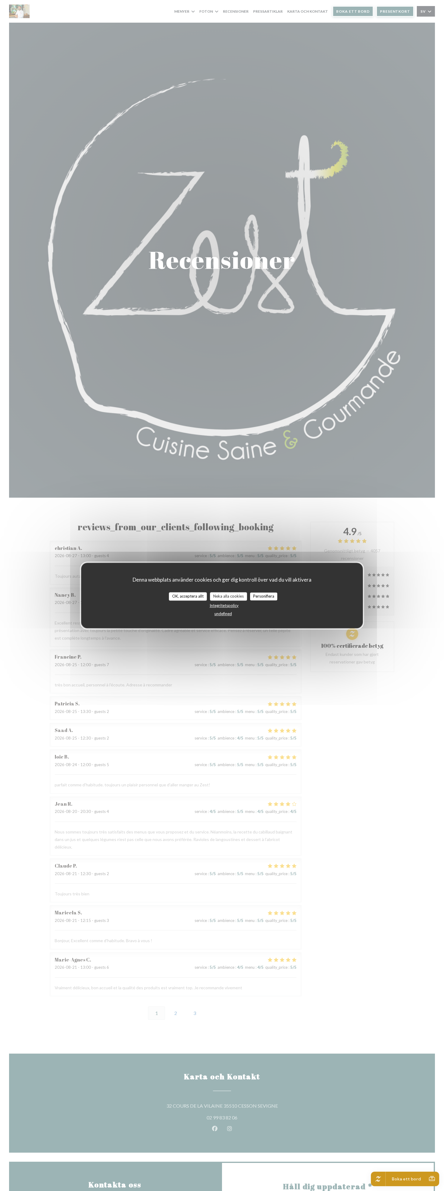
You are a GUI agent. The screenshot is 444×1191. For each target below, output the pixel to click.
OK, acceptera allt (188, 596)
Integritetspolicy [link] (224, 605)
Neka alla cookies (228, 596)
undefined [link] (223, 613)
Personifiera (263, 596)
